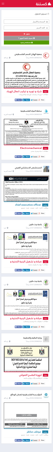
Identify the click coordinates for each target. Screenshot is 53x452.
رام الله (6, 58)
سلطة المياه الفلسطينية (31, 111)
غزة (5, 228)
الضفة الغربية (8, 114)
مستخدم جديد (25, 42)
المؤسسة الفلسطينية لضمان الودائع (26, 394)
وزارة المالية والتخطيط (32, 338)
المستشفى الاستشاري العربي (28, 168)
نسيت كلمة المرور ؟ (25, 38)
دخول (28, 33)
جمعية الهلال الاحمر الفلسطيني (28, 54)
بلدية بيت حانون (35, 224)
